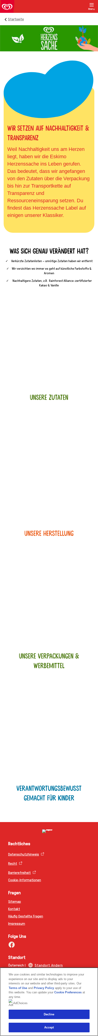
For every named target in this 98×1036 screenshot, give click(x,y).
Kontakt (14, 908)
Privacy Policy (44, 988)
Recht (12, 863)
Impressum (16, 923)
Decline (49, 1014)
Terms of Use (18, 988)
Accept (49, 1027)
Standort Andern (49, 965)
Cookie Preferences (68, 992)
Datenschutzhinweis (23, 854)
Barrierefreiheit (19, 872)
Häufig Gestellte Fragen (25, 916)
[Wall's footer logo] (49, 831)
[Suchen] (80, 6)
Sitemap (14, 901)
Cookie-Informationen (24, 879)
